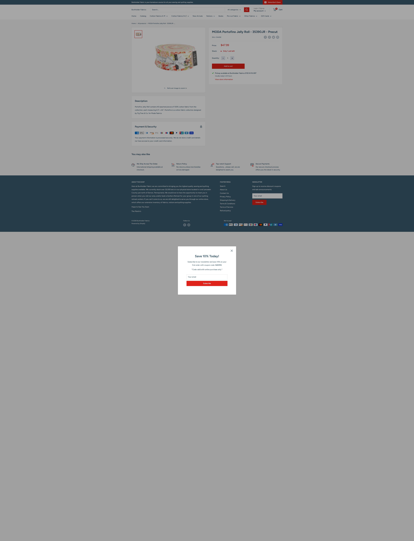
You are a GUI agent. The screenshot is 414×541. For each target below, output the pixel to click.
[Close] (232, 250)
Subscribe (207, 283)
